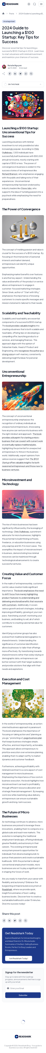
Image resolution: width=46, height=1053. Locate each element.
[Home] (3, 13)
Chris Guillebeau (21, 531)
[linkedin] (15, 74)
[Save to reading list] (31, 74)
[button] (34, 4)
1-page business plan (32, 738)
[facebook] (10, 74)
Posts (11, 13)
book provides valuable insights (20, 325)
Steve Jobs (26, 188)
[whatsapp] (26, 74)
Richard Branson (10, 174)
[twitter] (20, 74)
